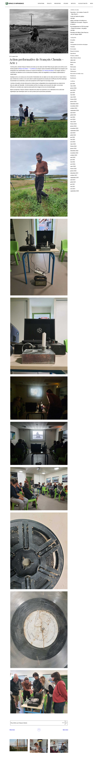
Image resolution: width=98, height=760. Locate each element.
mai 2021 (72, 186)
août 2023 (72, 133)
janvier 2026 (73, 88)
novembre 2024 (74, 106)
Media (71, 64)
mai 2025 (72, 94)
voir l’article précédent (47, 70)
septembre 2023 (74, 130)
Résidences (73, 75)
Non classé (73, 69)
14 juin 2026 (14, 745)
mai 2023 (72, 139)
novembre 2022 (74, 153)
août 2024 (72, 112)
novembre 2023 (74, 128)
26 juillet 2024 (14, 56)
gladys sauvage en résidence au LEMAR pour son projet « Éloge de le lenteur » (59, 748)
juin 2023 (72, 137)
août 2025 (72, 90)
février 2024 (73, 124)
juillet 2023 (73, 135)
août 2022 (72, 157)
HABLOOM (72, 60)
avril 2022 (72, 164)
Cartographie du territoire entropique (79, 44)
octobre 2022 (73, 155)
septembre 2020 (74, 191)
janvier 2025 (73, 101)
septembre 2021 (74, 177)
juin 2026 (72, 83)
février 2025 (73, 99)
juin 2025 (72, 92)
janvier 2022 (73, 171)
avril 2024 (72, 119)
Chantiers (72, 46)
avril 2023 (72, 141)
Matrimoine (73, 62)
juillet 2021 (73, 182)
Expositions (73, 53)
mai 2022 (72, 162)
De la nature (73, 49)
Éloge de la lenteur (74, 51)
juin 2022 (72, 159)
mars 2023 (73, 144)
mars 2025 (73, 97)
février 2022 (73, 168)
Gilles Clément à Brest (75, 58)
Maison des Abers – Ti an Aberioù (27, 68)
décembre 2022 (74, 150)
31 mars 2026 (55, 745)
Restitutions (73, 78)
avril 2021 (72, 188)
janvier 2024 (73, 126)
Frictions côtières (74, 55)
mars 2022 (73, 166)
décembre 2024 (74, 103)
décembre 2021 (74, 173)
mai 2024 (72, 117)
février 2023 (73, 146)
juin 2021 (72, 184)
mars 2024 (73, 121)
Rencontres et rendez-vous (76, 73)
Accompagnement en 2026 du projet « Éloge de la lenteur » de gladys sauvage (79, 28)
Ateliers (72, 42)
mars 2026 (73, 86)
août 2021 (72, 179)
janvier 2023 (73, 148)
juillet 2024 (73, 115)
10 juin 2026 (34, 748)
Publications (73, 71)
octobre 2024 (73, 108)
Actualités (72, 40)
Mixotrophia (73, 67)
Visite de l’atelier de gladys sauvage (38, 749)
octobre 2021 (73, 175)
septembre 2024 (74, 110)
